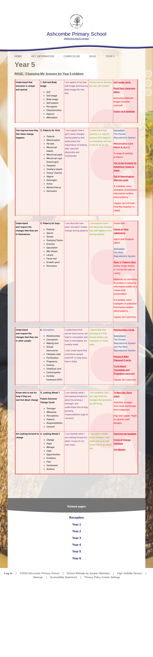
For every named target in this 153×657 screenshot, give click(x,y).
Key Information (42, 56)
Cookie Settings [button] (111, 577)
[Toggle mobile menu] (148, 5)
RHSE (92, 56)
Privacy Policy (93, 577)
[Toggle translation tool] (127, 5)
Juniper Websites (99, 573)
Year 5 (110, 56)
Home (18, 56)
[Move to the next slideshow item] (148, 92)
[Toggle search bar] (137, 5)
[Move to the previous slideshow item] (148, 83)
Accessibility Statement (63, 577)
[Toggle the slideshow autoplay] (148, 74)
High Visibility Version (129, 573)
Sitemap (38, 577)
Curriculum (72, 56)
